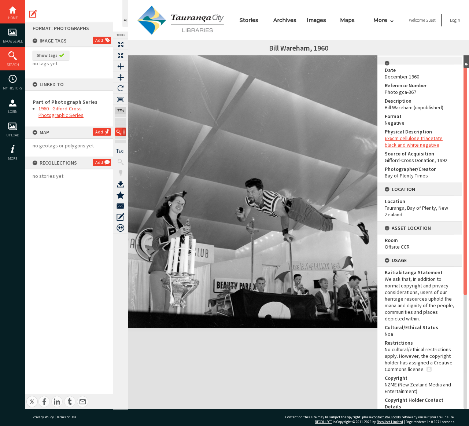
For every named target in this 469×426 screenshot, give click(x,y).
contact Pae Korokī (386, 417)
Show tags (47, 55)
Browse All (13, 41)
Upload (12, 135)
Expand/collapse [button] (466, 61)
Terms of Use (66, 417)
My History (12, 88)
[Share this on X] (32, 397)
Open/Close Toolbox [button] (125, 13)
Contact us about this (120, 206)
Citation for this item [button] (120, 228)
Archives (284, 20)
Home (13, 17)
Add (99, 40)
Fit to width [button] (120, 66)
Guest (431, 20)
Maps (347, 20)
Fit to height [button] (120, 77)
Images (316, 20)
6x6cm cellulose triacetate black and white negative (414, 141)
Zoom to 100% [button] (120, 99)
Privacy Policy (43, 417)
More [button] (12, 158)
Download (120, 184)
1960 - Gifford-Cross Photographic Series (61, 111)
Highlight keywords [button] (120, 173)
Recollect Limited (390, 421)
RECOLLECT (323, 421)
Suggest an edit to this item (33, 14)
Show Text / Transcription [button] (120, 151)
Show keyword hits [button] (120, 162)
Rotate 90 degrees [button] (120, 88)
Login (13, 111)
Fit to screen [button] (120, 55)
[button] (120, 132)
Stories (249, 20)
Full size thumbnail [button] (120, 44)
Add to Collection (120, 195)
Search (13, 64)
